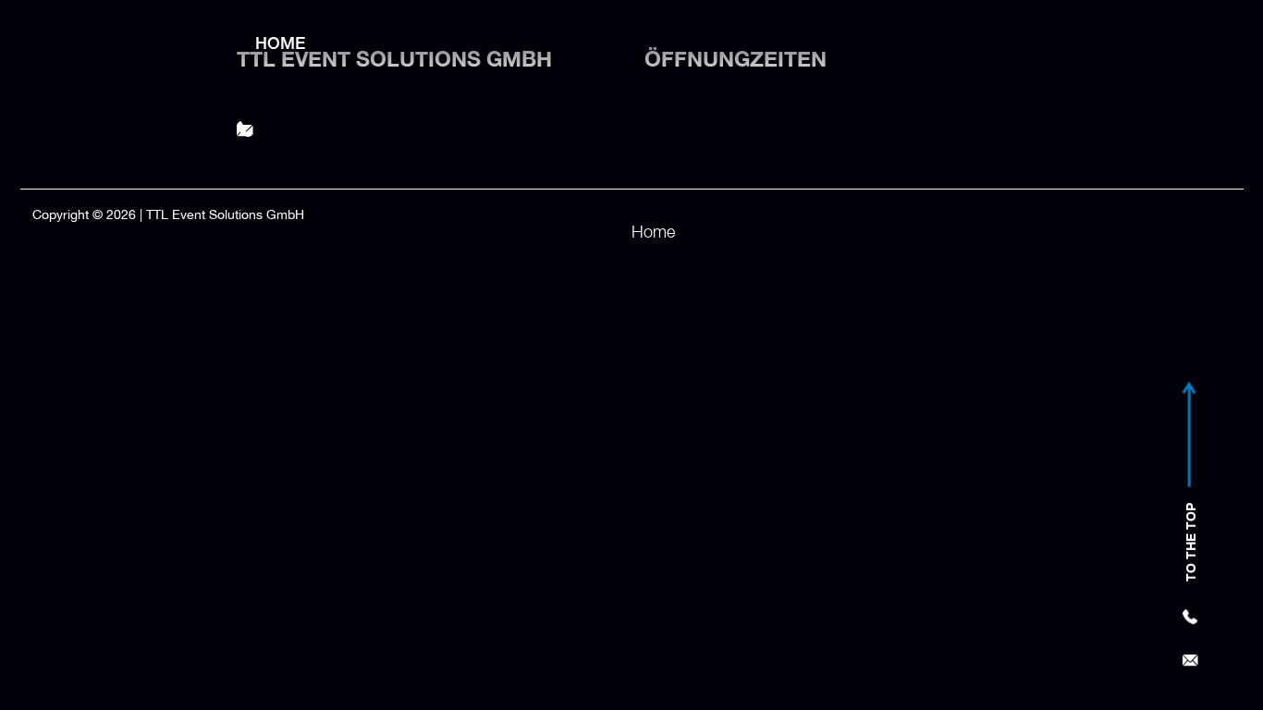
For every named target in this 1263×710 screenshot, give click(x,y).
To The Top (1190, 543)
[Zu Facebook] (1078, 116)
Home (280, 42)
